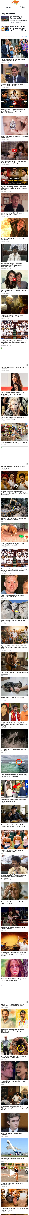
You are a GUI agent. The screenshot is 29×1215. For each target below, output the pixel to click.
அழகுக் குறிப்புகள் (10, 7)
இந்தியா (24, 7)
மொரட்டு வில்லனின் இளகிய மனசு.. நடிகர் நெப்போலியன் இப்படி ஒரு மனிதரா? (18, 29)
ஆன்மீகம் (18, 7)
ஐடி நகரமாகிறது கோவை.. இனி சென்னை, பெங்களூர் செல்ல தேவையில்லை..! (19, 19)
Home (2, 7)
